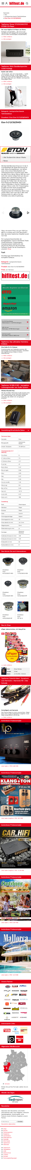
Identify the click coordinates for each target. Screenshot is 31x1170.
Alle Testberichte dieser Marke (14, 157)
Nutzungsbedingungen (10, 1158)
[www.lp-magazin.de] (11, 1042)
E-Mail (15, 671)
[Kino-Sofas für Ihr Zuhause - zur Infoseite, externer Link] (15, 371)
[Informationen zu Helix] (15, 1000)
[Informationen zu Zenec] (23, 1017)
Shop (9, 249)
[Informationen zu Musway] (7, 1008)
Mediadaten (6, 1149)
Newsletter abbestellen (8, 1124)
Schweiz (7, 1084)
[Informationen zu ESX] (7, 996)
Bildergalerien (7, 1137)
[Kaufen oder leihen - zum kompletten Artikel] (15, 97)
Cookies (5, 1154)
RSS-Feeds (6, 1141)
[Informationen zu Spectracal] (15, 1013)
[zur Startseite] (16, 3)
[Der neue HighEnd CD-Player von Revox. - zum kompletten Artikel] (15, 52)
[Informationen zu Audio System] (15, 987)
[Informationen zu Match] (13, 1003)
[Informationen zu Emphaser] (23, 991)
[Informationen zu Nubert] (15, 1009)
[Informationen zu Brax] (7, 991)
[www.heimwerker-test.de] (23, 1033)
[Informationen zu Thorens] (23, 1013)
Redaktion (6, 1134)
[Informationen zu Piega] (23, 1009)
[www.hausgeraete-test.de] (15, 1033)
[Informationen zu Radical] (7, 1013)
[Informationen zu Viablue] (7, 1018)
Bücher (5, 1130)
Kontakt (5, 1156)
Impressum (6, 1147)
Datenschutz (7, 1153)
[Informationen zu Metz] (22, 1004)
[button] (28, 212)
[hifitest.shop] (19, 1042)
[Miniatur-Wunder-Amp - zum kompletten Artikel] (15, 416)
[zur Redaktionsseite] (3, 671)
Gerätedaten (7, 1136)
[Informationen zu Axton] (22, 986)
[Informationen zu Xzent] (15, 1017)
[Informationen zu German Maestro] (22, 995)
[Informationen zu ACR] (7, 987)
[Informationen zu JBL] (7, 1004)
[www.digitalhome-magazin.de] (7, 1033)
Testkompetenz (7, 1132)
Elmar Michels (18, 669)
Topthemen (6, 1143)
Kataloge (6, 1139)
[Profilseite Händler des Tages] (15, 1099)
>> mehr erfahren (6, 665)
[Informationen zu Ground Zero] (7, 1000)
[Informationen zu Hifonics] (23, 1000)
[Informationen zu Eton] (14, 995)
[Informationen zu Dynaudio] (15, 991)
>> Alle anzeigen (6, 39)
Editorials (6, 1144)
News (5, 161)
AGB (4, 1151)
